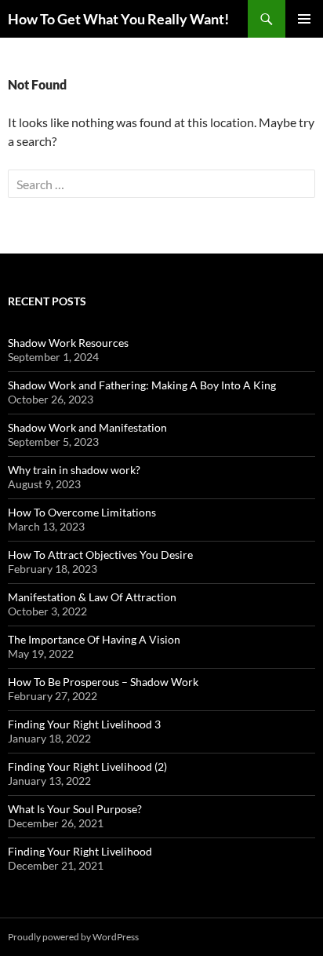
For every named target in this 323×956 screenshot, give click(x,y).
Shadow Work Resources (68, 342)
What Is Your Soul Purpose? (75, 809)
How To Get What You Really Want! (118, 18)
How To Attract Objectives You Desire (100, 554)
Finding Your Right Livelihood (80, 851)
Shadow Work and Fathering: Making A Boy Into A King (142, 385)
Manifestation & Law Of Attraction (92, 597)
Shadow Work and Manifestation (87, 427)
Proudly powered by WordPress (73, 937)
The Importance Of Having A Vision (94, 639)
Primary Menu (304, 19)
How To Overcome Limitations (82, 512)
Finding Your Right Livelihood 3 (84, 724)
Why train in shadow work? (74, 469)
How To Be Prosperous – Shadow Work (103, 681)
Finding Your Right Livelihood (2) (87, 766)
